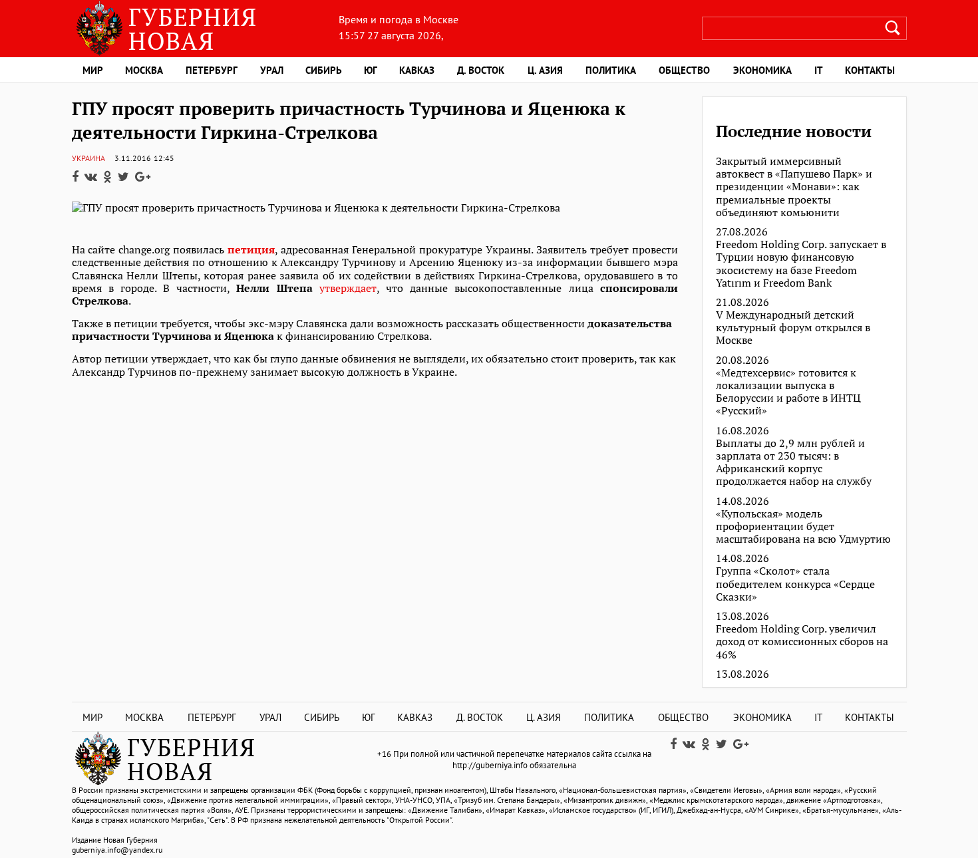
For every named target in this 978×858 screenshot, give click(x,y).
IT (818, 70)
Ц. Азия (545, 70)
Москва (144, 70)
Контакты (870, 70)
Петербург (212, 70)
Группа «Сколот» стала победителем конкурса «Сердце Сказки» (795, 584)
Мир (92, 70)
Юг (370, 70)
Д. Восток (480, 70)
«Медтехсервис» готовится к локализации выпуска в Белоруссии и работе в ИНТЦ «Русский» (788, 392)
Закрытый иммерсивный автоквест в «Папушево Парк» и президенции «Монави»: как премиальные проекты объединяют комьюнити (794, 187)
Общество (684, 70)
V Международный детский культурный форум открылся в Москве (793, 328)
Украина (88, 158)
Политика (610, 70)
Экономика (762, 70)
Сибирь (323, 70)
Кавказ (416, 70)
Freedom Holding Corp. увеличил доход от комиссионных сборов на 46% (802, 642)
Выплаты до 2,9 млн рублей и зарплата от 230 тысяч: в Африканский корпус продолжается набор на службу (794, 462)
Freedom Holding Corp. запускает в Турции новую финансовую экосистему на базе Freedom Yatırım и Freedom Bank (801, 263)
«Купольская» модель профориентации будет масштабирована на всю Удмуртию (803, 526)
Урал (271, 70)
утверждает (348, 288)
